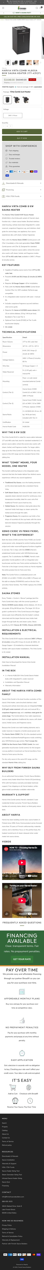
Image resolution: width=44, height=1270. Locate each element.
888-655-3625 (7, 1201)
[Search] (37, 8)
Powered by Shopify (22, 1264)
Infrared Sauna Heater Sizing (12, 1178)
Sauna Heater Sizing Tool (11, 1171)
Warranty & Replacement (11, 1240)
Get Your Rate (22, 959)
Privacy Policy (7, 1225)
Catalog (4, 1130)
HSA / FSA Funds (8, 1167)
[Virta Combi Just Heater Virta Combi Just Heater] (7, 100)
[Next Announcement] (40, 2)
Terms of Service (8, 1141)
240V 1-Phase (12, 115)
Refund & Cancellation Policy (12, 1236)
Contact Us (6, 1138)
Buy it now (22, 138)
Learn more (38, 87)
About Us (5, 1134)
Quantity (5, 123)
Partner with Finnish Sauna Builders (14, 1244)
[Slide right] (40, 62)
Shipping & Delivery (9, 1229)
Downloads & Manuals (10, 1156)
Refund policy (7, 1145)
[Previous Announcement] (3, 2)
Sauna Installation (8, 1160)
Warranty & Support (9, 1164)
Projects (5, 1127)
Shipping (6, 82)
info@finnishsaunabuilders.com (13, 1197)
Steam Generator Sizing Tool (12, 1175)
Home (2, 20)
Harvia (4, 68)
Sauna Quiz (6, 1182)
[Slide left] (3, 62)
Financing (5, 1186)
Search (4, 1123)
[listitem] (22, 2)
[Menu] (3, 8)
